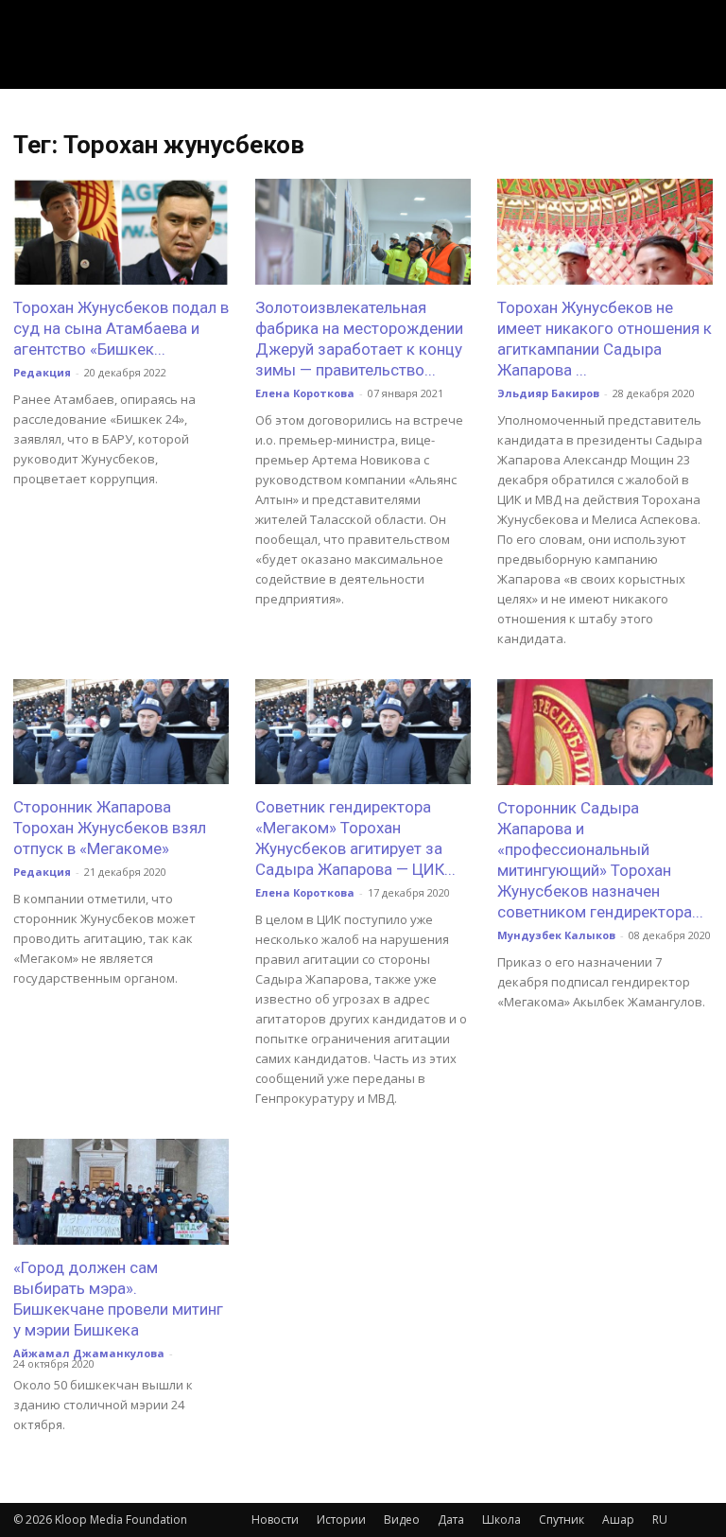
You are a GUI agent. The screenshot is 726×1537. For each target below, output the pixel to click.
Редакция (42, 372)
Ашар (618, 1519)
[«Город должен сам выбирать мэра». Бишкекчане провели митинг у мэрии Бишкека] (121, 1192)
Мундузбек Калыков (556, 935)
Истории (341, 1519)
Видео (402, 1519)
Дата (451, 1519)
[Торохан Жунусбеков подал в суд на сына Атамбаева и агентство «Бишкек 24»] (121, 232)
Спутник (561, 1519)
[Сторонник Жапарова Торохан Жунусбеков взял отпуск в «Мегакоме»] (121, 732)
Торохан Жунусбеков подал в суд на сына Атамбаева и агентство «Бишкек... (121, 328)
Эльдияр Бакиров (548, 393)
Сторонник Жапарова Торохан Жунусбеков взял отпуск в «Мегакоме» (109, 827)
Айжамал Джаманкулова (88, 1353)
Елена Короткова (304, 393)
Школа (501, 1519)
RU (659, 1519)
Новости (275, 1519)
